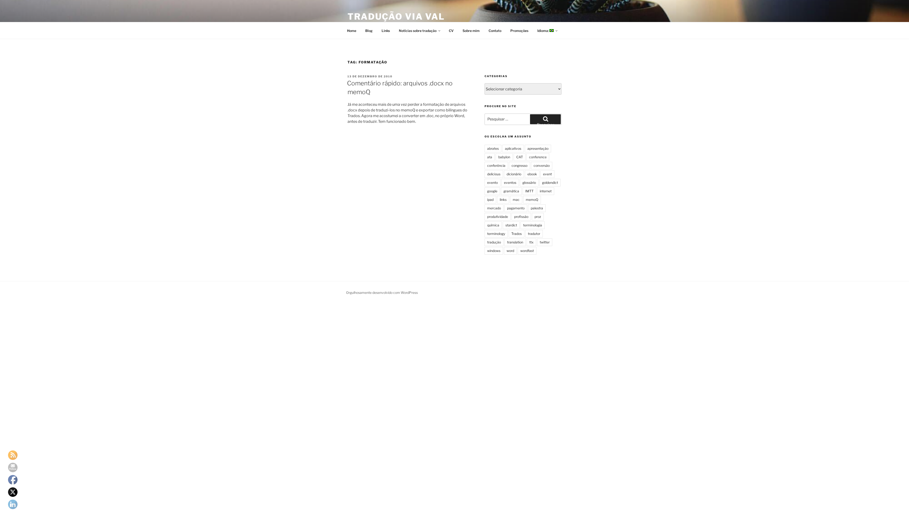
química (493, 225)
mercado (494, 208)
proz (538, 217)
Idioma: (543, 31)
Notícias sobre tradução (418, 31)
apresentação (537, 148)
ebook (532, 174)
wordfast (527, 251)
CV (451, 31)
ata (489, 157)
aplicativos (513, 148)
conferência (496, 165)
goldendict (550, 183)
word (510, 251)
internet (546, 191)
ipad (490, 200)
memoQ (532, 200)
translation (515, 242)
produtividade (497, 217)
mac (516, 200)
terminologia (532, 225)
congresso (519, 165)
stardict (511, 225)
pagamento (516, 208)
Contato (495, 31)
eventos (510, 183)
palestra (537, 208)
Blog (369, 31)
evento (492, 183)
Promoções (519, 31)
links (503, 200)
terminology (496, 234)
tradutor (534, 234)
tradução (494, 242)
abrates (493, 148)
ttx (531, 242)
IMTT (529, 191)
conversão (542, 165)
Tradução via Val (396, 16)
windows (493, 251)
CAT (519, 157)
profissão (521, 217)
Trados (516, 234)
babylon (504, 157)
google (492, 191)
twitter (545, 242)
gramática (511, 191)
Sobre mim (471, 31)
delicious (493, 174)
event (547, 174)
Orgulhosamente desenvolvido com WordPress (382, 293)
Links (386, 31)
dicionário (514, 174)
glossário (529, 183)
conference (538, 157)
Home (351, 31)
